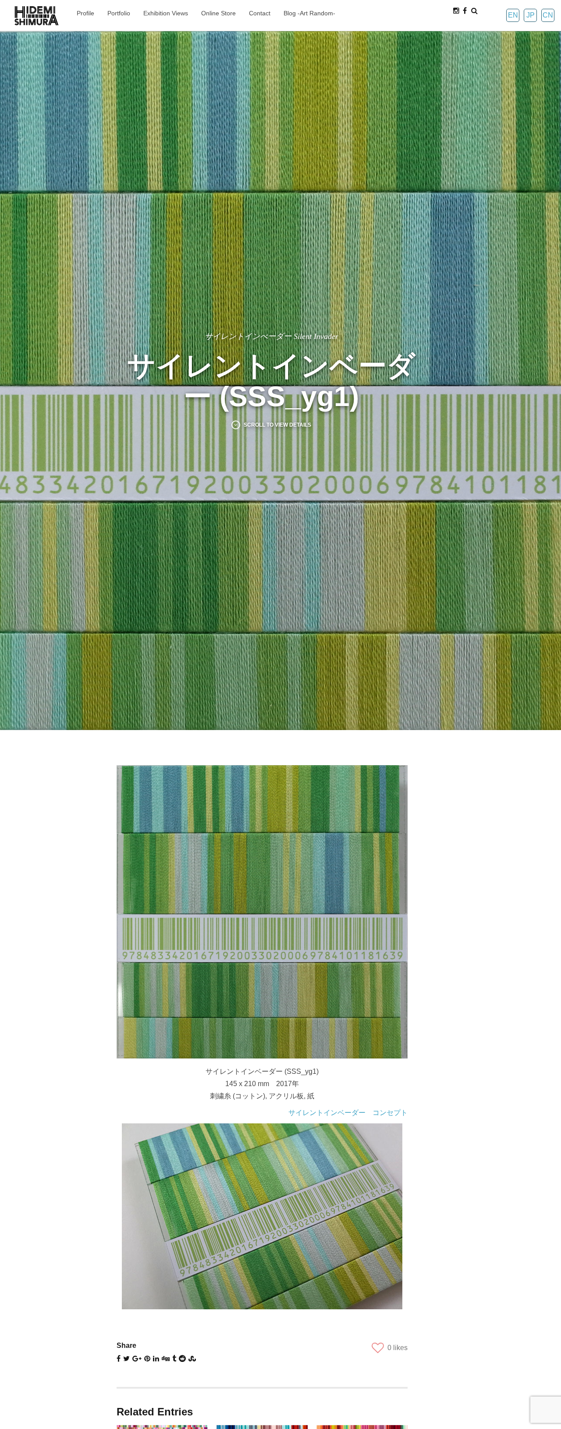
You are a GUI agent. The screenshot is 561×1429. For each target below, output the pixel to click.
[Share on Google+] (137, 1358)
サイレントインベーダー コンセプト (348, 1112)
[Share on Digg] (166, 1358)
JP (530, 15)
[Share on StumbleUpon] (192, 1358)
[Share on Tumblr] (174, 1358)
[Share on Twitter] (126, 1358)
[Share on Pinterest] (147, 1358)
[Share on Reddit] (182, 1358)
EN (513, 15)
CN (548, 15)
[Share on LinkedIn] (156, 1358)
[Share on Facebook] (119, 1358)
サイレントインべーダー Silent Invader (271, 336)
